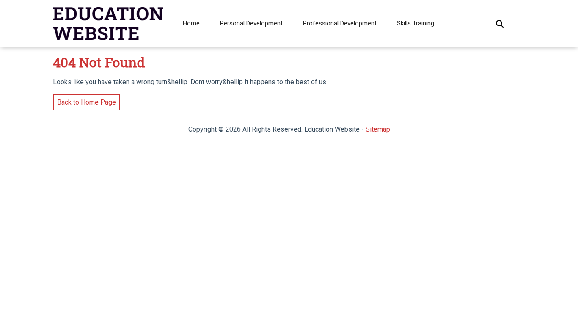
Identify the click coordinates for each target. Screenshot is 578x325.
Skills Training (415, 23)
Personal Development (251, 23)
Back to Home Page (84, 100)
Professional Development (340, 23)
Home (191, 23)
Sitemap (378, 129)
